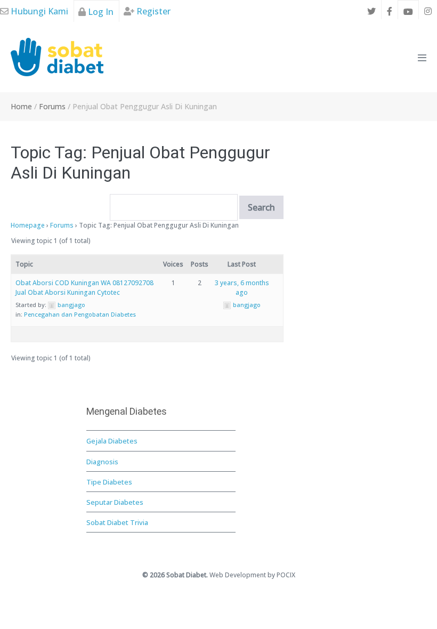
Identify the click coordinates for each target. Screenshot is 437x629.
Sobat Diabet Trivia (117, 522)
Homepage (28, 225)
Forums (62, 225)
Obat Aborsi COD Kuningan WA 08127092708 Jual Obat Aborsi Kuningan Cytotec (84, 287)
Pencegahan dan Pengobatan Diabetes (80, 314)
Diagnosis (102, 461)
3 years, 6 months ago (242, 287)
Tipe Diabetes (109, 482)
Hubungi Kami (38, 11)
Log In (100, 12)
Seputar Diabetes (114, 502)
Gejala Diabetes (111, 441)
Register (152, 11)
